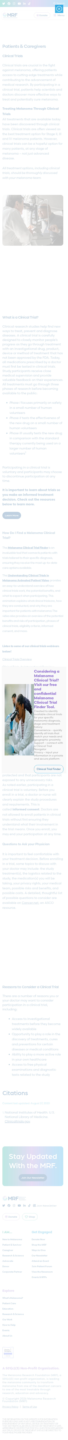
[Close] (59, 9)
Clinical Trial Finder (49, 769)
